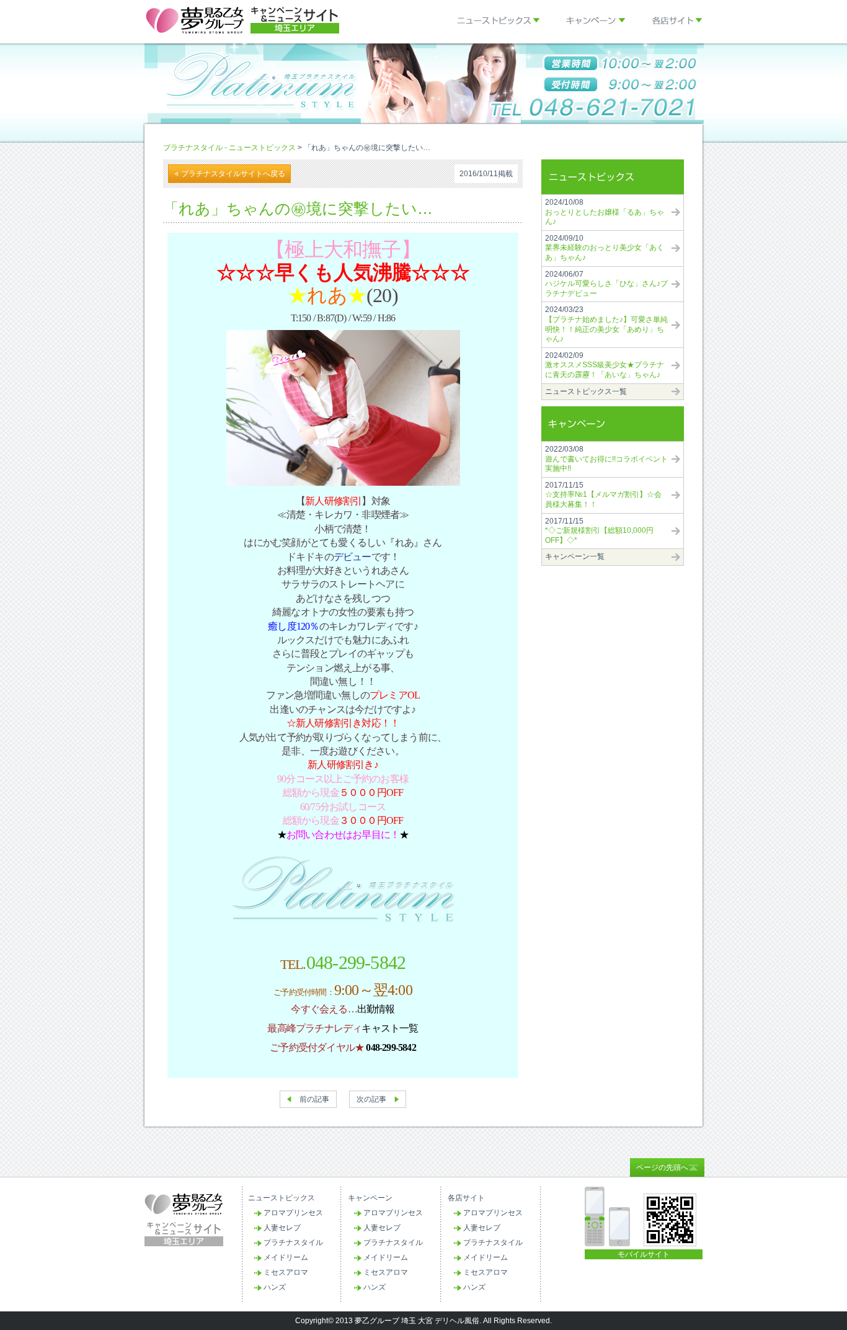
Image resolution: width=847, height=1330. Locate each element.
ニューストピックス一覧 (586, 391)
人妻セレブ (282, 1227)
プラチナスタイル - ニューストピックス (229, 147)
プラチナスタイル (293, 1242)
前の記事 (314, 1099)
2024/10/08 (604, 212)
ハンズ (275, 1287)
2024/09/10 (604, 248)
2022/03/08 (606, 459)
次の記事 (371, 1099)
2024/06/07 (606, 284)
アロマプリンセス (293, 1212)
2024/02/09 (604, 365)
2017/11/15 (603, 495)
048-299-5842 (356, 962)
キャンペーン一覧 (575, 556)
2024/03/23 (606, 324)
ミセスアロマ (286, 1272)
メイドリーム (286, 1257)
